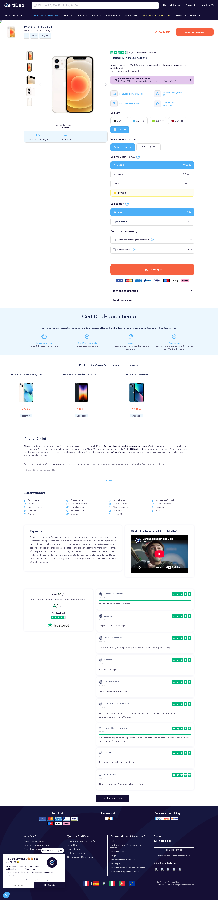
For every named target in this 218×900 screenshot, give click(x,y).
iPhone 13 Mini (113, 15)
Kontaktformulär (174, 850)
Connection (191, 5)
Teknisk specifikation (125, 290)
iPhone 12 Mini (131, 15)
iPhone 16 (195, 15)
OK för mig (49, 885)
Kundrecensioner (123, 300)
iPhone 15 (181, 15)
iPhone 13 (82, 15)
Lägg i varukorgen (195, 32)
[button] (109, 21)
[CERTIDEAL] (15, 5)
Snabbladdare (124, 249)
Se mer (65, 128)
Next (106, 84)
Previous (40, 84)
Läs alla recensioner (112, 798)
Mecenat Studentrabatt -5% (157, 15)
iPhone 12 (96, 15)
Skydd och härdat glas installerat (133, 239)
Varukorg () (208, 5)
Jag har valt (18, 885)
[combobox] (95, 5)
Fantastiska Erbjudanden (46, 15)
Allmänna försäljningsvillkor (167, 882)
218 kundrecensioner (146, 53)
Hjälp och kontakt (172, 5)
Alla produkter (11, 15)
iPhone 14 (68, 15)
